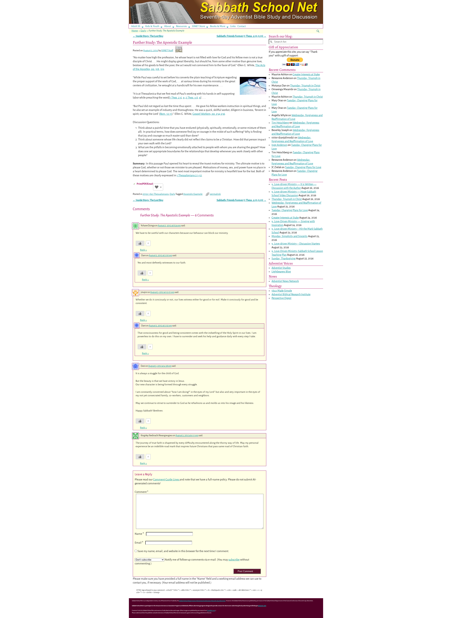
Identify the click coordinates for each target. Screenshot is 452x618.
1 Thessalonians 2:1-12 (189, 175)
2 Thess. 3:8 (192, 97)
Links (234, 26)
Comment (141, 491)
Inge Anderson (279, 145)
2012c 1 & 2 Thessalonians (156, 194)
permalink (215, 194)
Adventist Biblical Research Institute (291, 294)
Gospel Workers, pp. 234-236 (208, 113)
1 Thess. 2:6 (176, 97)
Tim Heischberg (280, 122)
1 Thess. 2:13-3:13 (253, 36)
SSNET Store (198, 26)
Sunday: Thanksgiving (284, 258)
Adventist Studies (281, 267)
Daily (143, 30)
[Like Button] (156, 187)
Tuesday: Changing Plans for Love (303, 167)
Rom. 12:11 (166, 113)
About (167, 26)
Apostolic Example (193, 194)
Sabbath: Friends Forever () (241, 36)
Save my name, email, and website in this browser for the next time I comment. (183, 551)
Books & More (217, 26)
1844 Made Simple (282, 290)
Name (139, 533)
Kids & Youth (152, 26)
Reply (143, 250)
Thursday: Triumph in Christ (305, 85)
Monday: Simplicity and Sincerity (290, 236)
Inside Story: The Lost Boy (148, 36)
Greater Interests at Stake (306, 74)
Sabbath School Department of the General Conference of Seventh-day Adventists (202, 601)
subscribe (234, 559)
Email (139, 542)
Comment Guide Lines (166, 479)
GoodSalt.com (211, 610)
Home (135, 30)
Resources (181, 26)
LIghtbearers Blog (281, 271)
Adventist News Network (285, 281)
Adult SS (135, 26)
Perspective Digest (281, 298)
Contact (241, 26)
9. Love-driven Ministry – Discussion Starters (296, 243)
